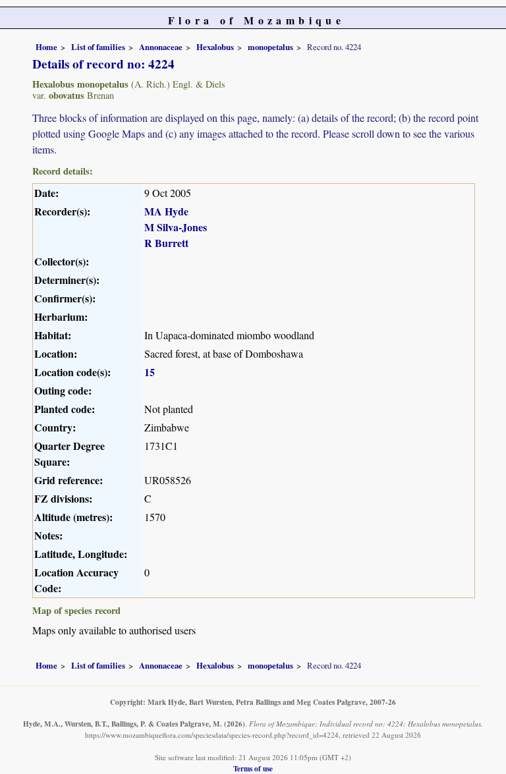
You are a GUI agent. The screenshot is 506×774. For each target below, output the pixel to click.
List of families (98, 47)
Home (46, 47)
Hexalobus (215, 47)
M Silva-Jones (175, 227)
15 (149, 371)
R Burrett (166, 242)
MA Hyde (166, 211)
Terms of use (253, 768)
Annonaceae (161, 47)
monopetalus (270, 47)
